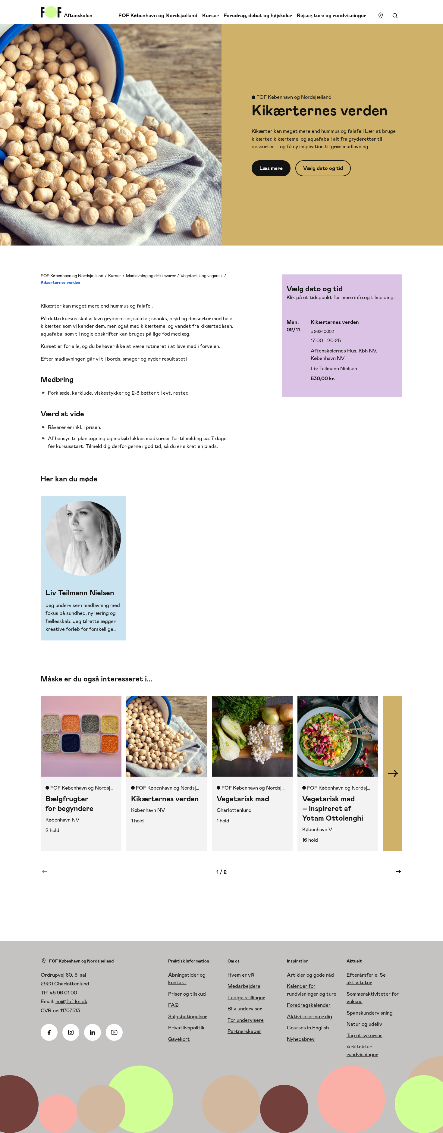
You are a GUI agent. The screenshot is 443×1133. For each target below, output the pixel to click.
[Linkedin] (92, 1032)
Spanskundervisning (370, 1012)
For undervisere (246, 1020)
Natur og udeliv (364, 1024)
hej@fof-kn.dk (71, 1001)
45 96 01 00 (63, 992)
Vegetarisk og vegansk (202, 275)
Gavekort (179, 1039)
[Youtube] (114, 1032)
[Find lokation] (380, 15)
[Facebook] (49, 1032)
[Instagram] (70, 1032)
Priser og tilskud (187, 994)
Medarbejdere (244, 986)
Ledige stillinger (246, 997)
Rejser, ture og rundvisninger (331, 15)
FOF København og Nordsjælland (157, 15)
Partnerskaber (244, 1031)
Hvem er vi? (241, 975)
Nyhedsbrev (301, 1039)
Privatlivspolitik (186, 1027)
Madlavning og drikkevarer (151, 275)
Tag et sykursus (364, 1035)
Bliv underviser (245, 1008)
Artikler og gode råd (310, 975)
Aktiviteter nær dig (309, 1016)
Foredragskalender (309, 1005)
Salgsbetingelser (187, 1016)
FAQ (173, 1005)
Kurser (210, 15)
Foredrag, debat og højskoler (258, 15)
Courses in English (308, 1027)
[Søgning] (395, 15)
